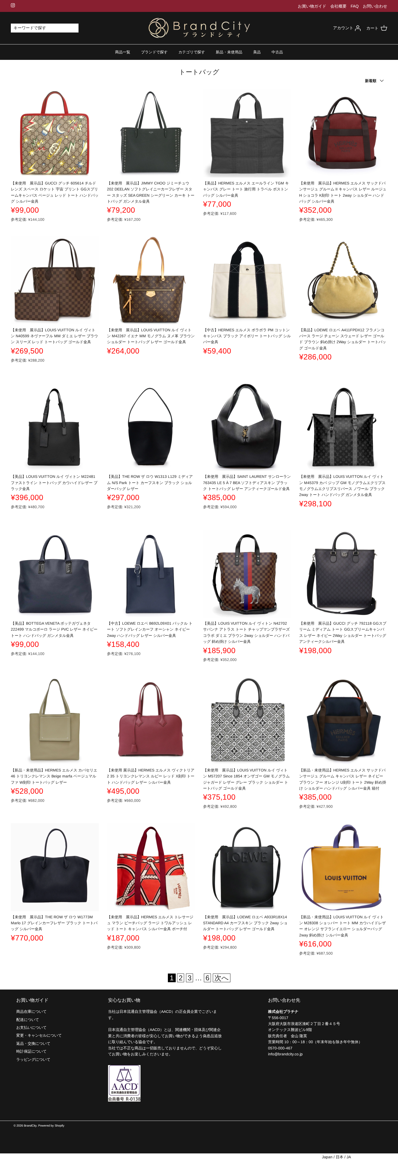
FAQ (355, 6)
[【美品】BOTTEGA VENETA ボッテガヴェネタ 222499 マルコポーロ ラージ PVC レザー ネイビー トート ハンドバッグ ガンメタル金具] (55, 574)
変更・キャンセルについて (39, 1035)
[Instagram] (13, 5)
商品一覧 (122, 52)
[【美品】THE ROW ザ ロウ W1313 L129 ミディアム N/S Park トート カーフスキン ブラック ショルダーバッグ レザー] (151, 427)
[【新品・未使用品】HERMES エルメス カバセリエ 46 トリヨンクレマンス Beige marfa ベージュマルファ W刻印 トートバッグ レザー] (55, 720)
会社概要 (338, 6)
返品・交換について (33, 1043)
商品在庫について (31, 1011)
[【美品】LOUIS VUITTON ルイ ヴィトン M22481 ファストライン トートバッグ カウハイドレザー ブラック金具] (55, 427)
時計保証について (31, 1051)
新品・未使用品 (229, 52)
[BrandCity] (199, 28)
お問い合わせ (375, 6)
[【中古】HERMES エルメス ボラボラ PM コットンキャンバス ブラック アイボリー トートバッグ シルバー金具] (247, 280)
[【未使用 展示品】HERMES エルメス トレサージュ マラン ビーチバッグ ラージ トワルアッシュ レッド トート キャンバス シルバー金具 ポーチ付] (151, 867)
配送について (27, 1019)
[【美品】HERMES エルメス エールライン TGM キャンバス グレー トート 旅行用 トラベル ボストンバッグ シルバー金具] (247, 133)
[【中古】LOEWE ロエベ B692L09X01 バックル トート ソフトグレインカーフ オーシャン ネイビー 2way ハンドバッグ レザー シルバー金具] (151, 574)
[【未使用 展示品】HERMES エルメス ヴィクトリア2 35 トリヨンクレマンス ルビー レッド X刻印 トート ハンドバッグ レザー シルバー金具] (151, 720)
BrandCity (30, 1125)
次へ (221, 978)
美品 (257, 52)
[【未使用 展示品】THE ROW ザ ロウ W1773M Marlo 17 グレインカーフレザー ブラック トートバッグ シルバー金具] (55, 867)
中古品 (277, 52)
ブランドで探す (154, 52)
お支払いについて (31, 1027)
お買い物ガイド (312, 6)
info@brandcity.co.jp (285, 1054)
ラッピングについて (33, 1059)
